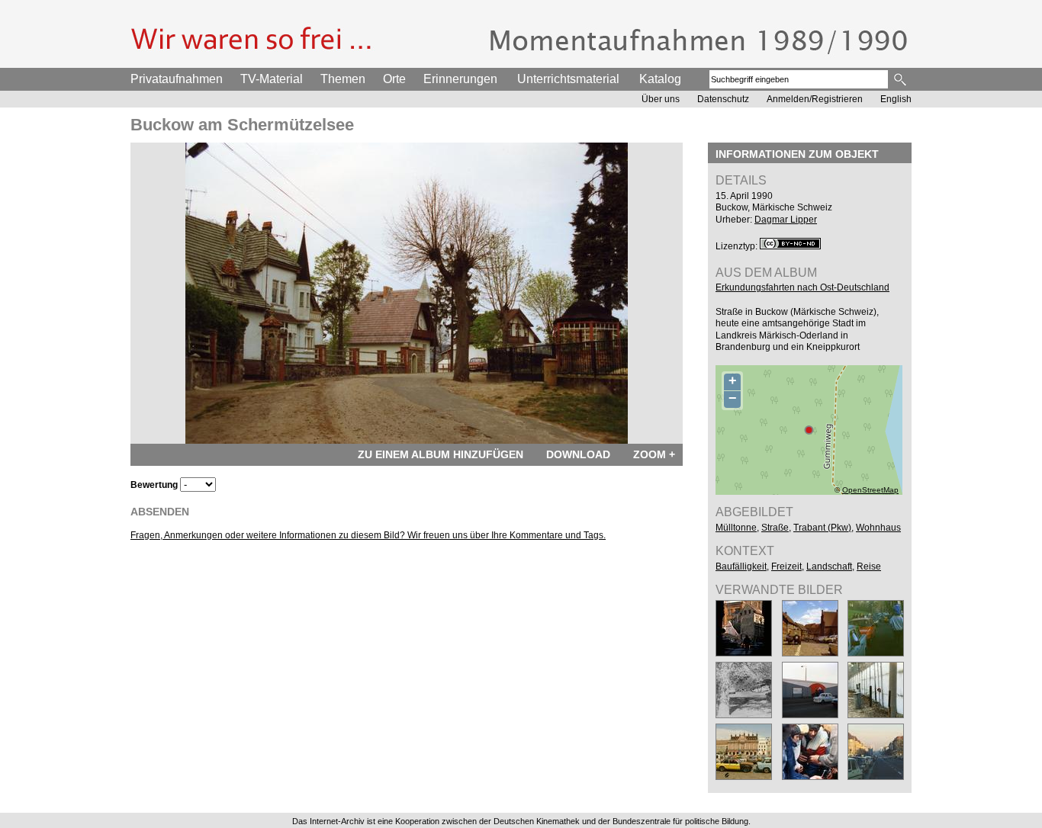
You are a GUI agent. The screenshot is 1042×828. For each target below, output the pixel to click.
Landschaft (829, 566)
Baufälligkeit (741, 566)
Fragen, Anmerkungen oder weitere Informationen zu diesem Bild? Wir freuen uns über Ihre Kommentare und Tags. (368, 535)
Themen (342, 78)
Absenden (159, 511)
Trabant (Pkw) (822, 527)
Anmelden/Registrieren (815, 99)
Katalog (660, 78)
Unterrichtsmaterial (568, 78)
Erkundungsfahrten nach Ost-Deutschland (802, 287)
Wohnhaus (878, 527)
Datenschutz (723, 99)
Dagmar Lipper (785, 219)
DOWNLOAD (578, 454)
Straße (775, 527)
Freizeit (786, 566)
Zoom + (654, 454)
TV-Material (271, 78)
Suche (901, 79)
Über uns (661, 99)
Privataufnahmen (176, 78)
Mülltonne (736, 527)
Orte (394, 78)
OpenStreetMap (870, 490)
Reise (869, 566)
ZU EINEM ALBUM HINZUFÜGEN (440, 454)
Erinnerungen (460, 78)
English (896, 99)
